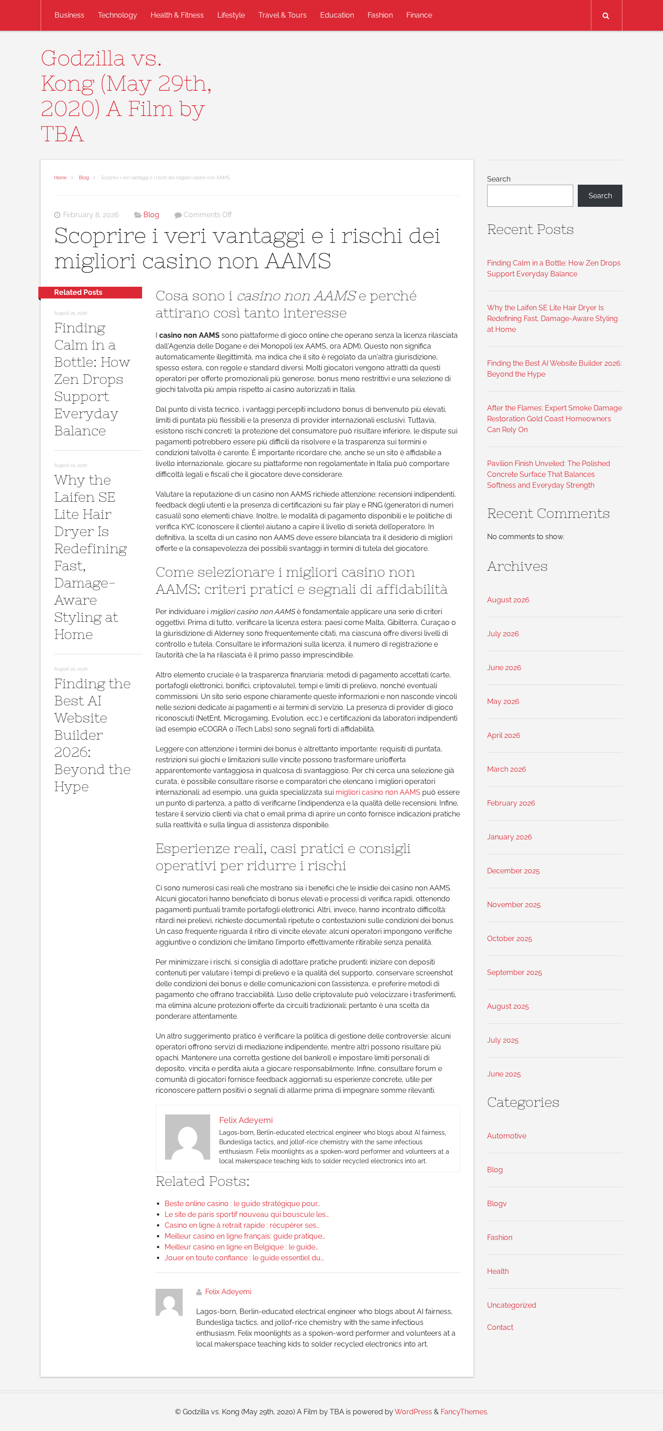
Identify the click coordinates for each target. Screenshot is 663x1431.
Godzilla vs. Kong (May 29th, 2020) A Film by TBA (126, 96)
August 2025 (508, 1006)
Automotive (506, 1136)
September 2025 (514, 972)
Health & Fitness (177, 15)
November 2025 (514, 904)
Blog (84, 177)
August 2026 (508, 600)
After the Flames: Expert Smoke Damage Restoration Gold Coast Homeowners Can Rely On (554, 419)
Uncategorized (511, 1305)
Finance (419, 15)
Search (499, 179)
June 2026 (504, 667)
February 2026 (511, 803)
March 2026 (506, 769)
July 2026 (503, 633)
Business (69, 15)
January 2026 (509, 837)
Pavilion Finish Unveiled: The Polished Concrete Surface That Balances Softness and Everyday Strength (548, 474)
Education (337, 15)
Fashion (380, 15)
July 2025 (503, 1040)
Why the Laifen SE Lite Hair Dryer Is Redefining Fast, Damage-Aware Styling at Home (552, 318)
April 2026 (503, 735)
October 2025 (509, 938)
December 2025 (513, 871)
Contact (500, 1327)
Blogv (497, 1203)
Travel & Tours (282, 15)
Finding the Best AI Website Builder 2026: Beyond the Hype (92, 735)
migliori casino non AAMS (378, 792)
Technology (117, 15)
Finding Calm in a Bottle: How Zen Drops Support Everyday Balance (92, 379)
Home (60, 177)
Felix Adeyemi (228, 1291)
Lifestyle (231, 15)
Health (498, 1271)
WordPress (413, 1412)
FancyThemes (464, 1412)
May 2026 (503, 701)
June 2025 (504, 1074)
